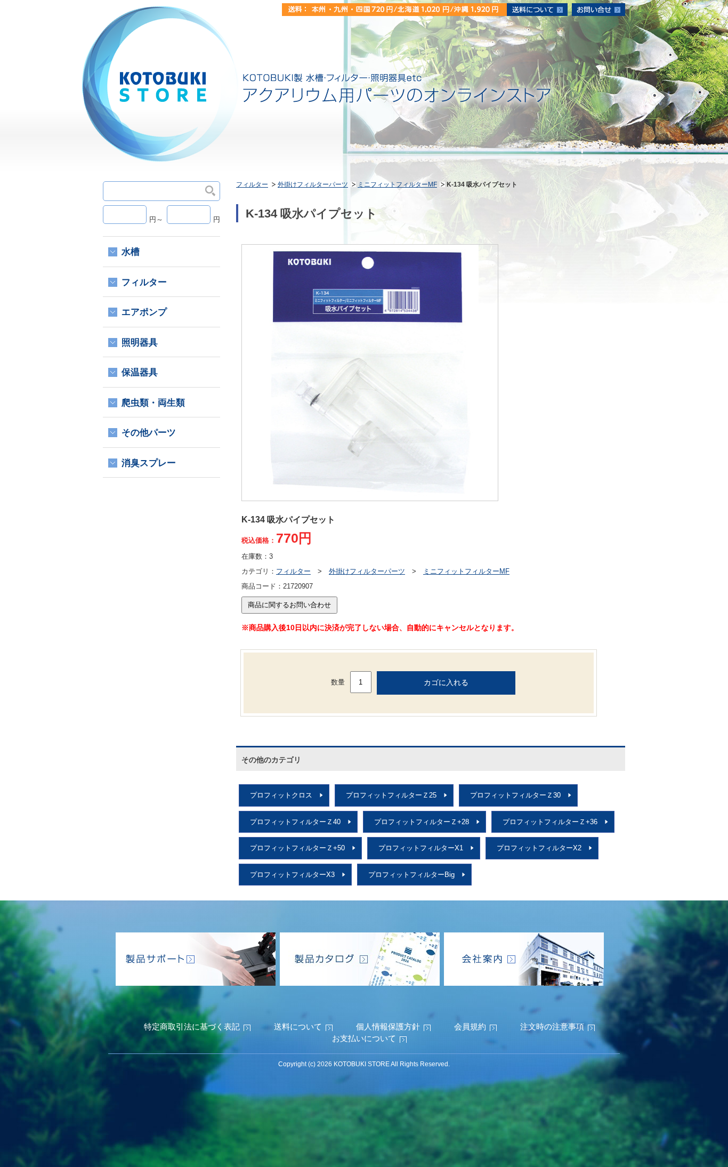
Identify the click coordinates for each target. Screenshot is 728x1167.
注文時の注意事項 (552, 1026)
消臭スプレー (149, 463)
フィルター (252, 184)
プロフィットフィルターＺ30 (515, 795)
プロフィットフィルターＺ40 (295, 822)
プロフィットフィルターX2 (539, 848)
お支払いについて (364, 1038)
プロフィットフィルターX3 (292, 875)
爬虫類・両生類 (153, 403)
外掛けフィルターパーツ (313, 184)
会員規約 (470, 1026)
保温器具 (140, 372)
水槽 (131, 252)
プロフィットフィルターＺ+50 (297, 848)
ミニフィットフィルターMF (397, 184)
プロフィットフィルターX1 (420, 848)
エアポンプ (144, 312)
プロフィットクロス (281, 795)
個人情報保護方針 (388, 1026)
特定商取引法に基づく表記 (192, 1026)
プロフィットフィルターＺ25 (391, 795)
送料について (298, 1026)
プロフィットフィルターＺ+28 (421, 822)
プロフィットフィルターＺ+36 (550, 822)
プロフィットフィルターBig (411, 875)
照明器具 (140, 342)
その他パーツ (149, 433)
